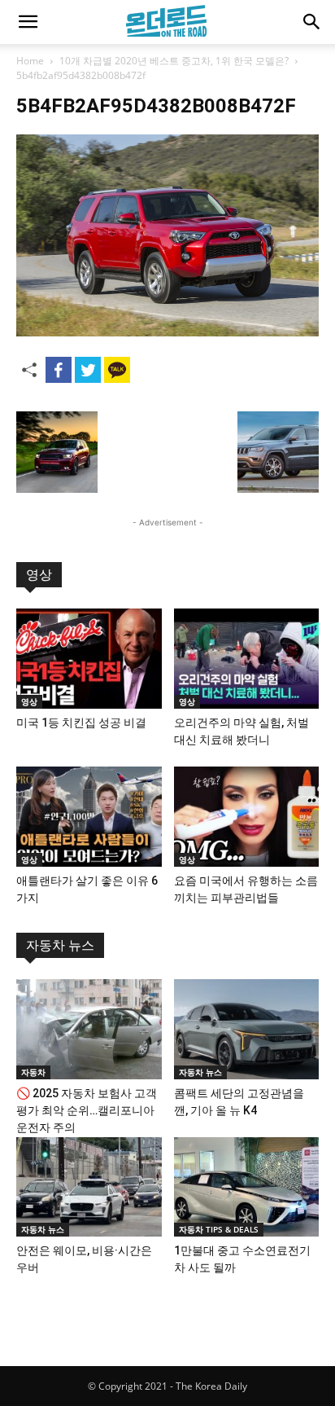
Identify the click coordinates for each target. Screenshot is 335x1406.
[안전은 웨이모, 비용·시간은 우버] (89, 1187)
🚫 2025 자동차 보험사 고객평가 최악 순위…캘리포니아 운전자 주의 (86, 1110)
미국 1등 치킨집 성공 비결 (81, 722)
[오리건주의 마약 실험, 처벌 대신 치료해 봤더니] (247, 659)
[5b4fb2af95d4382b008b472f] (167, 332)
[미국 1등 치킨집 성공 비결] (89, 659)
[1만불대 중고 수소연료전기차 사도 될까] (247, 1187)
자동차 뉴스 (60, 945)
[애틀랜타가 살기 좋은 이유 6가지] (89, 817)
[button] (28, 22)
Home (30, 61)
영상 (39, 574)
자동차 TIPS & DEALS (219, 1229)
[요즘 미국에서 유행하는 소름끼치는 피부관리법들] (247, 817)
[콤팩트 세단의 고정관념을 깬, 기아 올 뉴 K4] (247, 1029)
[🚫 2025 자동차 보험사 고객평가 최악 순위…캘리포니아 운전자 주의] (89, 1029)
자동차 (33, 1072)
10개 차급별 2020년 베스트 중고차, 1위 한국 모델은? (174, 61)
